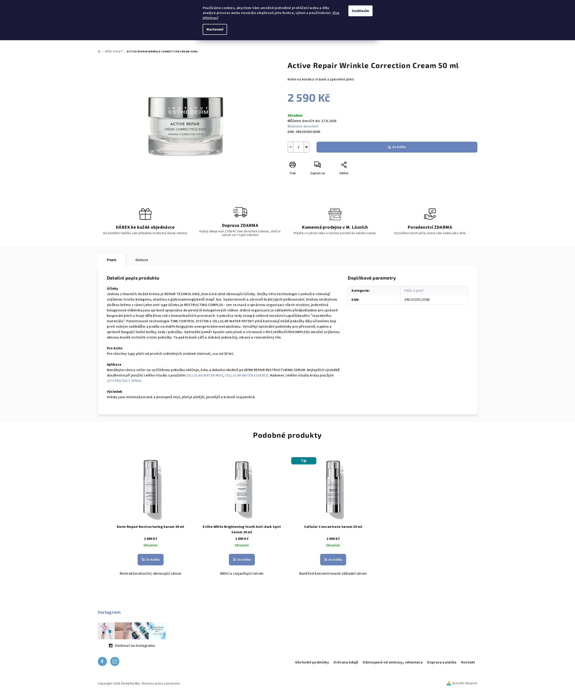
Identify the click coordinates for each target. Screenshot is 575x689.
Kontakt (468, 662)
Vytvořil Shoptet (464, 683)
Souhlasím (360, 10)
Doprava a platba (441, 662)
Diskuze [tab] (142, 259)
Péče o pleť (414, 290)
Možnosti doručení (303, 126)
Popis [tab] (112, 259)
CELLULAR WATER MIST (204, 375)
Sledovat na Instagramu (135, 645)
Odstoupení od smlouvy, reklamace (393, 662)
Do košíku (399, 147)
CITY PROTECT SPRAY (124, 380)
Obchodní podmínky (312, 662)
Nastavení (215, 29)
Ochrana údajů (345, 662)
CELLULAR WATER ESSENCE (246, 375)
